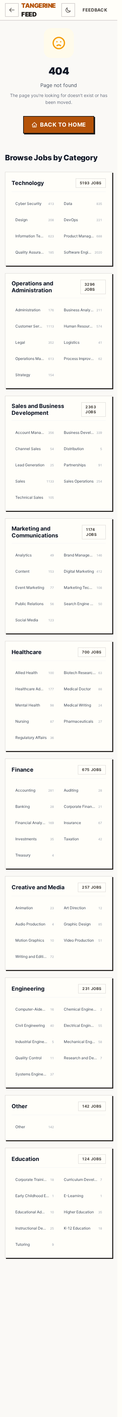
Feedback (97, 11)
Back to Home (63, 124)
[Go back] (12, 10)
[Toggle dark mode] (68, 10)
